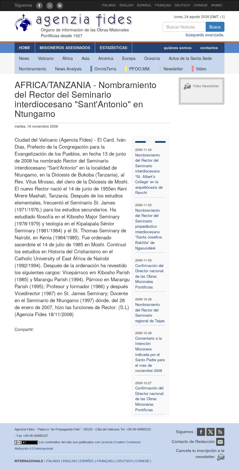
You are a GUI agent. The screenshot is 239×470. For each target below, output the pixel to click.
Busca (215, 27)
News (24, 58)
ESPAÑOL (144, 5)
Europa (129, 58)
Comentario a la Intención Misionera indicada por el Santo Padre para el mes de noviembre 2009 (150, 354)
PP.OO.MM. (139, 69)
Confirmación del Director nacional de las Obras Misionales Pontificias (149, 276)
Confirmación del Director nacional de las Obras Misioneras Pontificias (149, 398)
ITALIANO (109, 5)
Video (200, 69)
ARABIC (217, 5)
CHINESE (201, 5)
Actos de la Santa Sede (190, 58)
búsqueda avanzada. (205, 35)
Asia (85, 58)
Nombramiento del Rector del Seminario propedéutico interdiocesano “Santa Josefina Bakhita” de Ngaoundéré (148, 229)
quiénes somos (177, 47)
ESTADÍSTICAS (113, 47)
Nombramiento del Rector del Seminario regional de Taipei (150, 312)
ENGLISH (126, 5)
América (105, 58)
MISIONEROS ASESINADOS (65, 47)
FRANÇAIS (163, 5)
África (67, 58)
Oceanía (152, 58)
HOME (24, 47)
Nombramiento (32, 69)
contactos (209, 47)
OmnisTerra (104, 69)
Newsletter (172, 69)
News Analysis (68, 69)
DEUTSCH (182, 5)
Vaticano (46, 58)
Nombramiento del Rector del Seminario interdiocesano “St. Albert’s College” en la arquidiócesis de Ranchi (149, 173)
